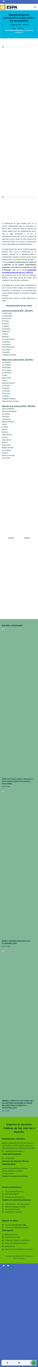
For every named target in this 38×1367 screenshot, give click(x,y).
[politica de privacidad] (11, 1237)
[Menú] (35, 7)
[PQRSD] (10, 1194)
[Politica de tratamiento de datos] (14, 1243)
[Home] (7, 1363)
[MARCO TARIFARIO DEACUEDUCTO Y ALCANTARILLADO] (19, 864)
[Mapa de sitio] (8, 1246)
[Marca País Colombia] (4, 1266)
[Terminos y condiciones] (15, 1240)
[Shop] (19, 1363)
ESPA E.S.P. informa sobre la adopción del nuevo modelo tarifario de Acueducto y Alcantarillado (17, 781)
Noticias (25, 25)
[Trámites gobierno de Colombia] (13, 1266)
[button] (2, 7)
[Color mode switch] (31, 7)
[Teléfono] (31, 1363)
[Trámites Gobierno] (12, 2)
